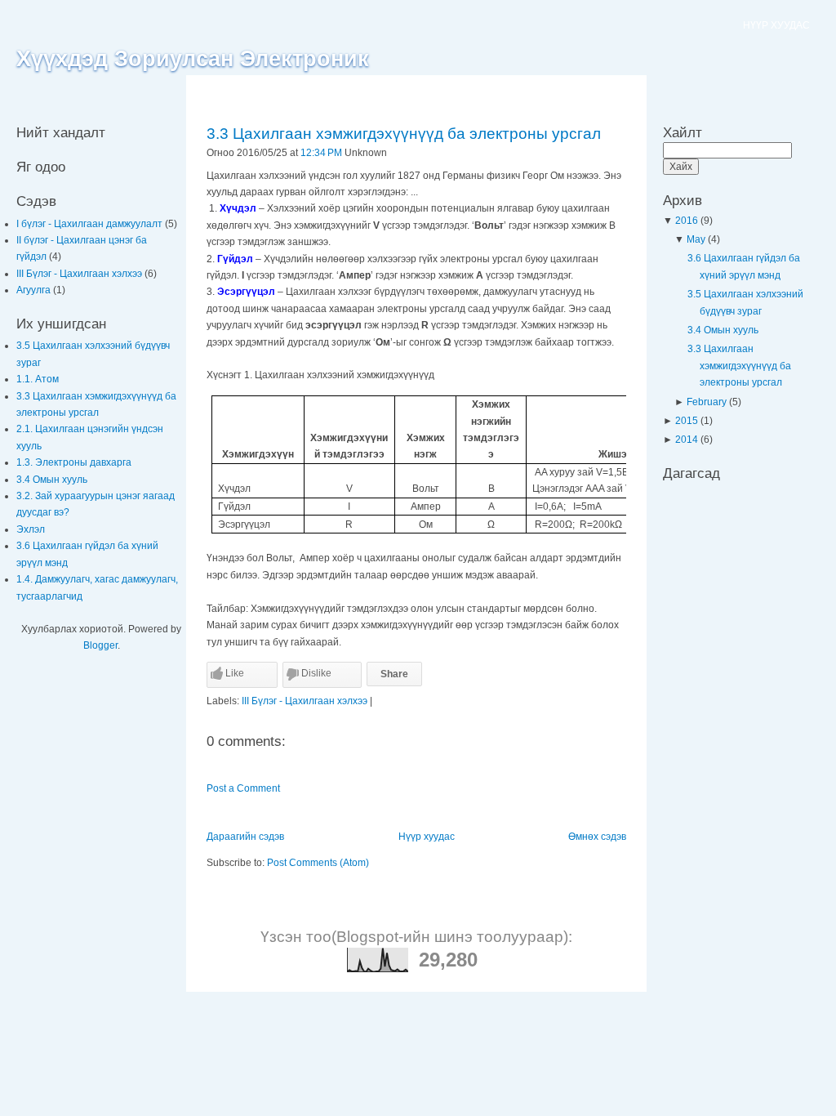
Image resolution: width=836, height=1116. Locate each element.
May (697, 239)
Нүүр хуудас (426, 836)
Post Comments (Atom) (318, 862)
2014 (687, 439)
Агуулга (34, 290)
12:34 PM (321, 152)
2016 (687, 220)
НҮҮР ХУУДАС (776, 25)
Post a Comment (243, 788)
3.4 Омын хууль (51, 479)
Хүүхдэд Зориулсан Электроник (192, 59)
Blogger (100, 645)
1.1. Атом (37, 379)
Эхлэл (30, 529)
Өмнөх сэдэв (597, 836)
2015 (687, 420)
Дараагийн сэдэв (245, 836)
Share (394, 674)
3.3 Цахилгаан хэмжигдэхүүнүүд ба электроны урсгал (404, 133)
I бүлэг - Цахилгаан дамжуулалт (90, 224)
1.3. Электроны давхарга (73, 462)
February (708, 402)
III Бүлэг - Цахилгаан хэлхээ (80, 273)
